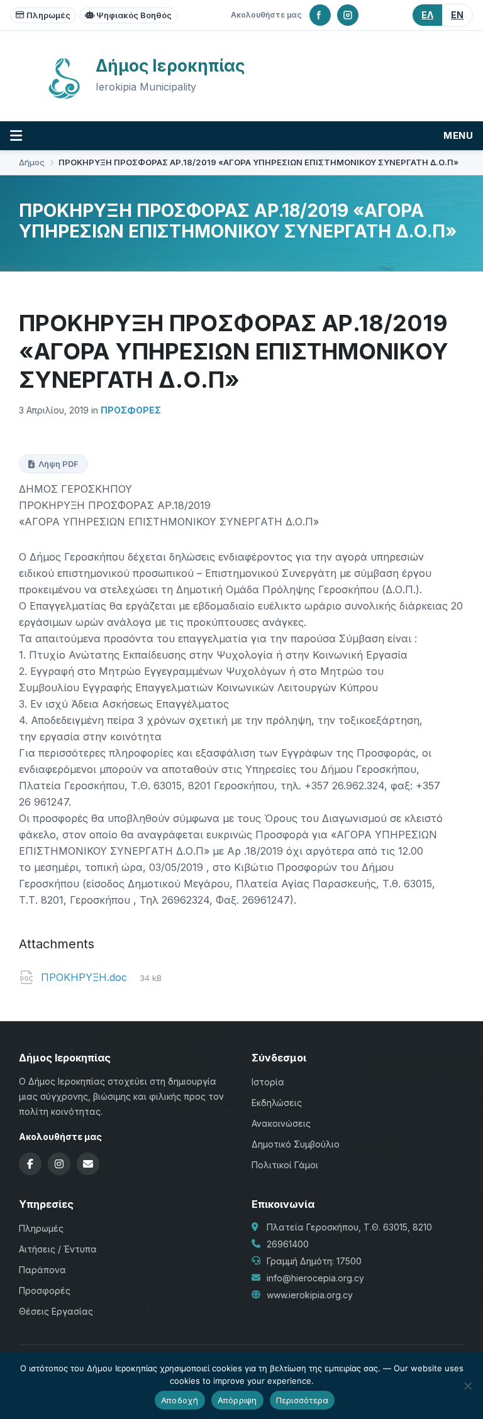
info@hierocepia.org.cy (315, 1278)
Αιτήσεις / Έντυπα (58, 1249)
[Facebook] (320, 15)
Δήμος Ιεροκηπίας (170, 65)
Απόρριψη (237, 1400)
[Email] (88, 1164)
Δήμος (32, 162)
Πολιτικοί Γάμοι (285, 1164)
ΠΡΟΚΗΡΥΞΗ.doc (85, 977)
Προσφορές (44, 1290)
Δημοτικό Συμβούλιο (296, 1144)
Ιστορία (268, 1082)
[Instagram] (347, 15)
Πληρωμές (48, 15)
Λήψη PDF (58, 464)
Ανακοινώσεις (281, 1123)
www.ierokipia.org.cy (310, 1295)
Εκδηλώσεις (277, 1102)
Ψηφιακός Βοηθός (134, 15)
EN (457, 14)
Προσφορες (131, 410)
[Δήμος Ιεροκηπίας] (64, 97)
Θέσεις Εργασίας (56, 1311)
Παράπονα (42, 1269)
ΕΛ (427, 14)
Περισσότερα (302, 1400)
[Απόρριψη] (467, 1385)
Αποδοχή (180, 1400)
